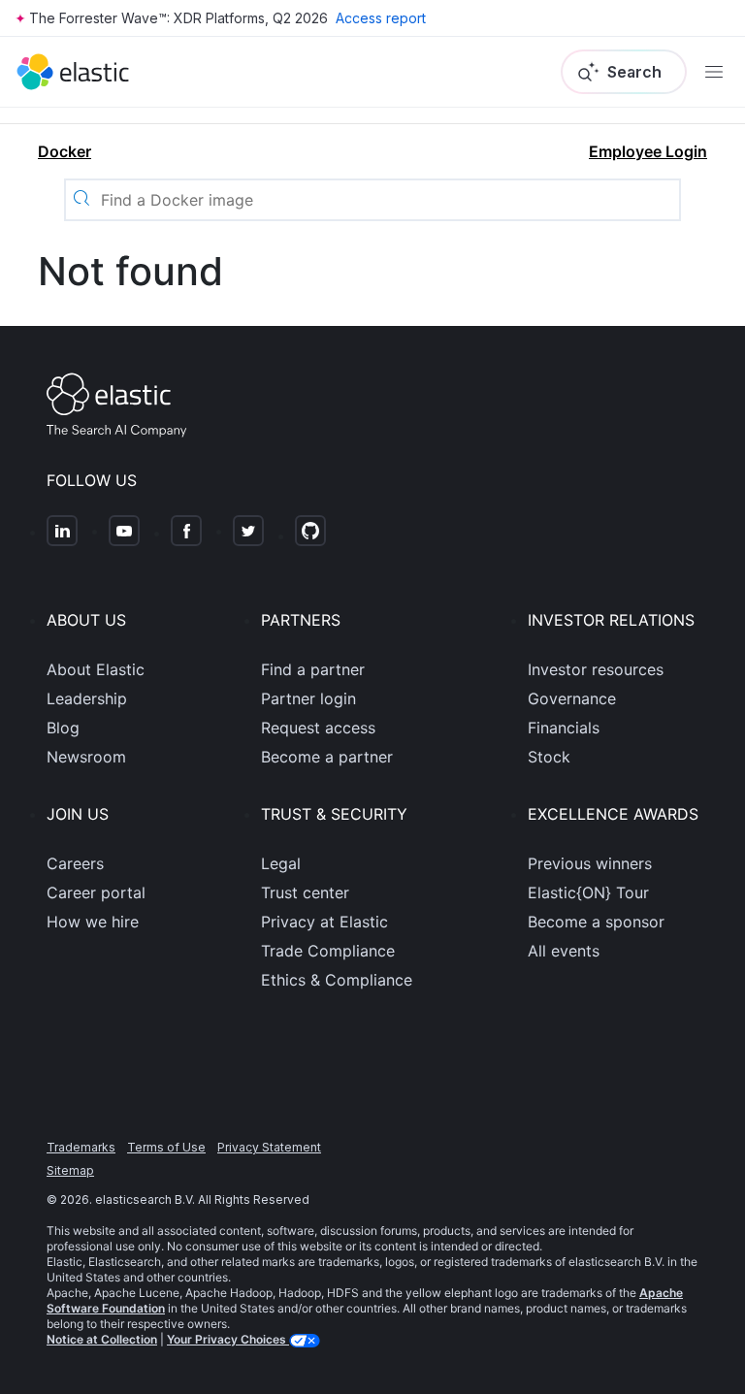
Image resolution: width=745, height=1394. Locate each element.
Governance (572, 698)
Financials (563, 727)
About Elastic (96, 669)
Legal (281, 863)
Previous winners (590, 863)
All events (563, 950)
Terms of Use (166, 1147)
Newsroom (86, 756)
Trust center (305, 892)
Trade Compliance (328, 950)
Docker (64, 151)
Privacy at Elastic (324, 921)
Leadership (87, 698)
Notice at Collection (102, 1339)
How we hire (93, 921)
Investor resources (596, 669)
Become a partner (327, 756)
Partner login (308, 698)
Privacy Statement (269, 1147)
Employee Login (648, 151)
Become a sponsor (596, 921)
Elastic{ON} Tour (588, 892)
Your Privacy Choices (228, 1339)
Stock (549, 756)
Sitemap (70, 1170)
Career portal (96, 892)
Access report (381, 18)
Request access (318, 727)
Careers (75, 863)
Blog (63, 727)
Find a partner (313, 669)
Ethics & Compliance (336, 979)
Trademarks (81, 1147)
